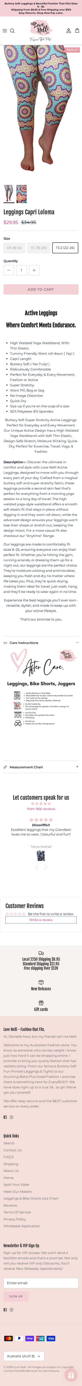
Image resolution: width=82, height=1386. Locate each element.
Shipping (10, 1164)
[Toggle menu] (5, 31)
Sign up (16, 1296)
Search (9, 1143)
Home (8, 1178)
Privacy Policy (14, 1219)
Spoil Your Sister (16, 1184)
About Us (11, 1171)
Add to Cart (41, 289)
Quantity (10, 261)
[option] (41, 113)
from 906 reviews (41, 809)
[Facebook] (5, 1117)
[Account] (67, 31)
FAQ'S (8, 1157)
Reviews (10, 1205)
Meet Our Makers (17, 1191)
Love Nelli (20, 1367)
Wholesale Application (21, 1226)
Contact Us (12, 1150)
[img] (41, 803)
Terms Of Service (17, 1212)
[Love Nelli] (41, 31)
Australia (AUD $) (21, 1356)
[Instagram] (11, 1117)
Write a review (41, 920)
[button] (38, 867)
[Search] (14, 31)
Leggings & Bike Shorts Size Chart (30, 1198)
